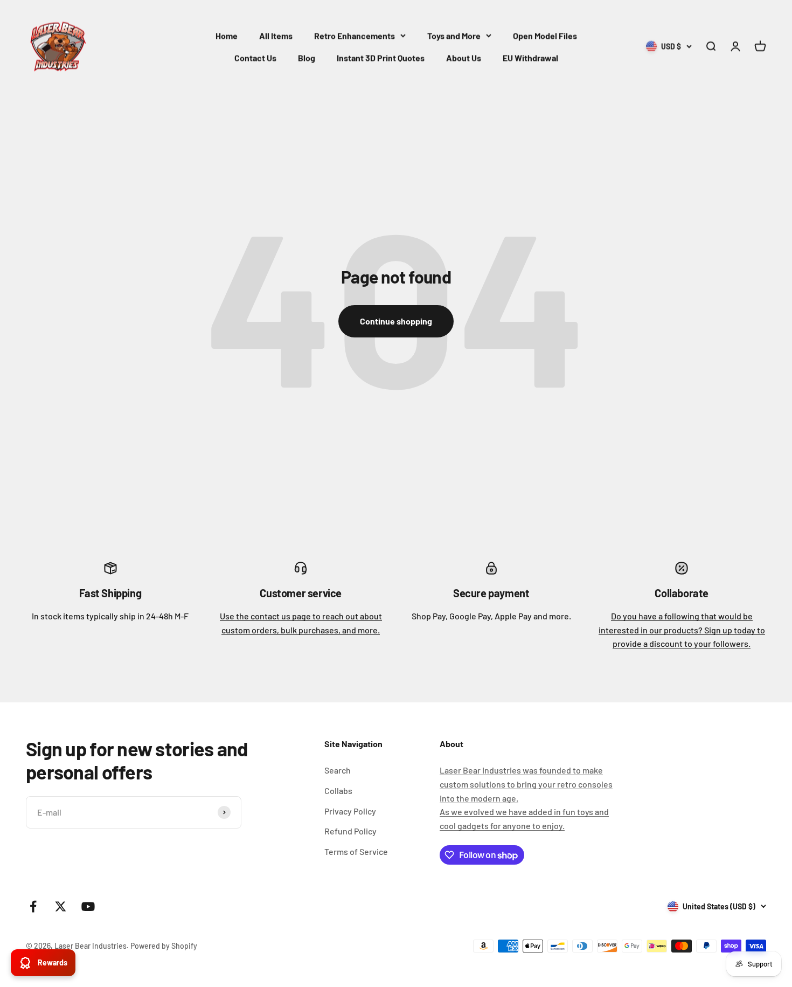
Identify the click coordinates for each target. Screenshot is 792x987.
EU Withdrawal (530, 57)
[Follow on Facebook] (33, 906)
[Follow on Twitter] (60, 906)
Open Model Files (545, 35)
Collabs (338, 790)
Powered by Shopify (163, 945)
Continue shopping (396, 321)
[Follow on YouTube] (88, 906)
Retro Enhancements (354, 35)
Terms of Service (356, 851)
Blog (306, 57)
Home (227, 35)
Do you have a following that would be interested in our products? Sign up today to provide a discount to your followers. (682, 629)
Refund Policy (350, 831)
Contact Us (255, 57)
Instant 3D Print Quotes (381, 57)
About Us (463, 57)
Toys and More (454, 35)
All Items (276, 35)
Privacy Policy (350, 811)
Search (337, 770)
